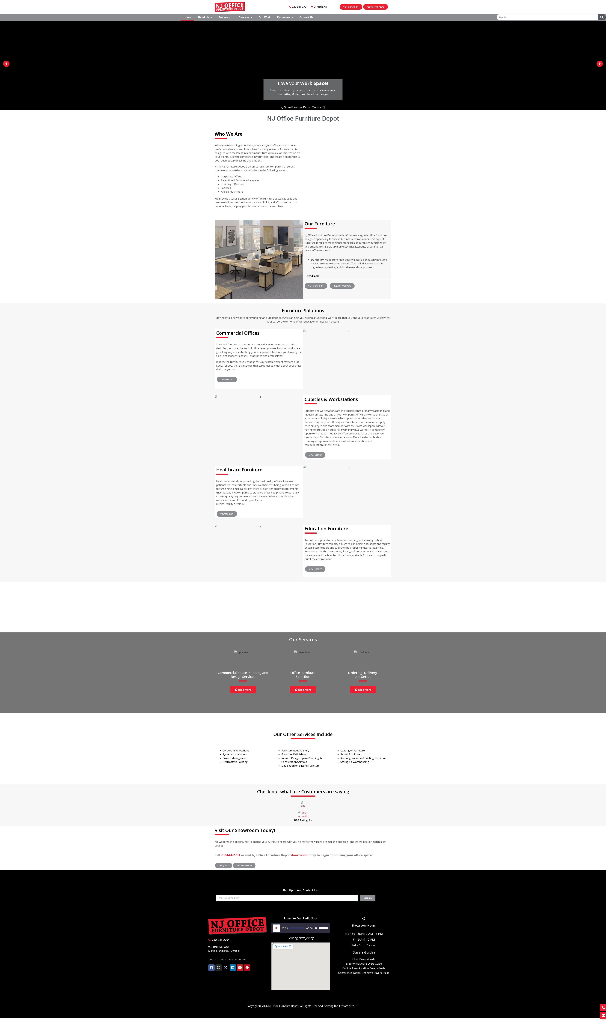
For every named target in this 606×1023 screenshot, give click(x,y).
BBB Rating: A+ (303, 820)
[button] (347, 276)
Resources (283, 17)
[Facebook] (211, 967)
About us (203, 17)
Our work (265, 17)
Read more (313, 276)
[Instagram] (218, 967)
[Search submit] (602, 17)
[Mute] (316, 928)
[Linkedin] (233, 967)
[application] (300, 928)
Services (244, 17)
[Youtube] (240, 967)
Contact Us (306, 17)
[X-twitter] (226, 967)
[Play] (276, 928)
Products (224, 17)
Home (187, 17)
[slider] (323, 928)
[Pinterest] (247, 967)
